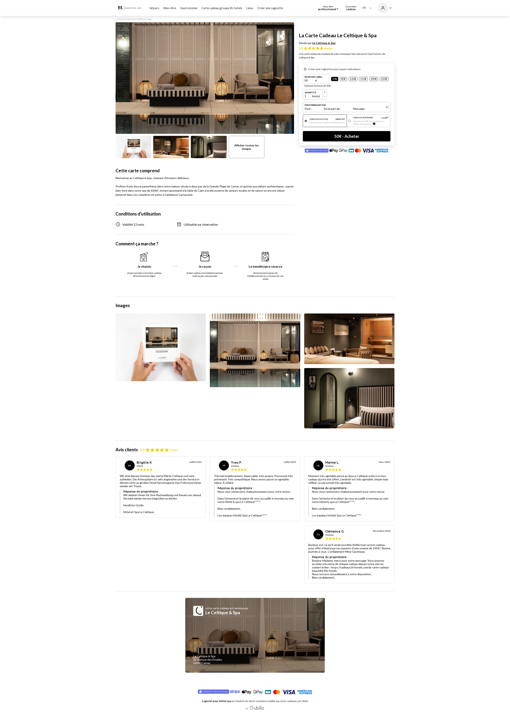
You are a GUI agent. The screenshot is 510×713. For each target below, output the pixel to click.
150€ (363, 78)
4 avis (328, 48)
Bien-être (169, 8)
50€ (334, 78)
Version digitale (327, 119)
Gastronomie (188, 8)
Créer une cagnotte (270, 8)
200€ (374, 78)
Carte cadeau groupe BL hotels (221, 8)
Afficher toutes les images (246, 147)
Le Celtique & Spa (323, 43)
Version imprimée (371, 117)
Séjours (154, 8)
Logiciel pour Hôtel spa (216, 701)
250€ (384, 78)
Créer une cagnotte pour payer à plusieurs (334, 69)
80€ (343, 78)
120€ (353, 78)
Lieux (249, 8)
